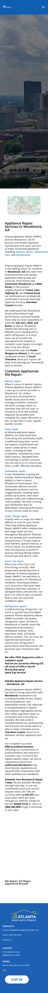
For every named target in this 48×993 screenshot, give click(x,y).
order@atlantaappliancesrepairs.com (23, 930)
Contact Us (7, 940)
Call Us (14, 91)
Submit (9, 170)
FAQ (4, 970)
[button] (42, 6)
